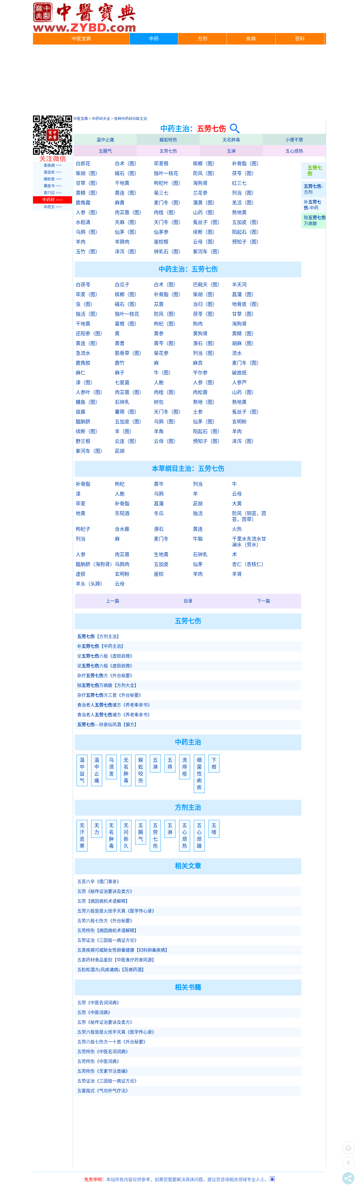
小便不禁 (294, 139)
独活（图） (88, 314)
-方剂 (313, 189)
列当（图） (244, 193)
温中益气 (82, 770)
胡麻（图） (244, 343)
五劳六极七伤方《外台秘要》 (105, 920)
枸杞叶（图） (168, 183)
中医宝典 (81, 38)
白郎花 (83, 163)
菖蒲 (159, 503)
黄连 (198, 529)
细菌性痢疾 (199, 773)
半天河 (239, 284)
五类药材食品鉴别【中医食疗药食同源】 (116, 960)
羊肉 (80, 242)
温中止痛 (105, 139)
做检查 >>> (53, 179)
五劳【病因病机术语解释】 (103, 901)
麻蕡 (120, 203)
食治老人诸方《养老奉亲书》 (114, 705)
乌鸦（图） (88, 232)
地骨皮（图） (246, 304)
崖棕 (159, 574)
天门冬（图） (168, 222)
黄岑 (159, 484)
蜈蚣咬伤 (168, 139)
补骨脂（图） (246, 163)
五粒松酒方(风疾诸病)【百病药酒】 (111, 969)
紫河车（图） (207, 251)
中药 (154, 38)
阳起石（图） (246, 232)
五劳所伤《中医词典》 (99, 1061)
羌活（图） (244, 203)
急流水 (83, 353)
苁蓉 (159, 304)
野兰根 (83, 441)
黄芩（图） (166, 343)
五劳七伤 (168, 151)
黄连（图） (127, 193)
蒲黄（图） (205, 203)
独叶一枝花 (166, 173)
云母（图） (205, 242)
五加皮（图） (246, 222)
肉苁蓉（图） (129, 212)
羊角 (159, 431)
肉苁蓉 (122, 554)
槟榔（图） (205, 163)
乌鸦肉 (122, 564)
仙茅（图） (127, 232)
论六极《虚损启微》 (105, 656)
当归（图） (205, 304)
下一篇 (263, 601)
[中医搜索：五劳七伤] (233, 129)
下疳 (213, 763)
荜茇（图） (88, 294)
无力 (96, 829)
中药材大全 (101, 119)
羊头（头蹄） (90, 584)
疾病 (251, 38)
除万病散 (315, 220)
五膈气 (105, 151)
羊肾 (237, 574)
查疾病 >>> (53, 165)
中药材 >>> (52, 199)
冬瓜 (159, 513)
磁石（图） (127, 173)
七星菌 (122, 382)
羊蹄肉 (122, 242)
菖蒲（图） (244, 294)
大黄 (237, 503)
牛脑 (198, 539)
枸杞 (120, 484)
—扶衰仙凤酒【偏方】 (108, 724)
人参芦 (239, 382)
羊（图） (124, 431)
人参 (80, 554)
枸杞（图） (166, 324)
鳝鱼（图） (88, 402)
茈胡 (120, 451)
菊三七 (161, 193)
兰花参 (200, 193)
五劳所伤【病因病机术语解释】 (108, 930)
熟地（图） (205, 402)
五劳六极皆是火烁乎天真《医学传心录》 (116, 911)
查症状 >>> (53, 172)
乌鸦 (159, 494)
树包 (159, 402)
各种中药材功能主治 (130, 119)
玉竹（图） (88, 251)
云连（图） (127, 441)
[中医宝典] (84, 31)
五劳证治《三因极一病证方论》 (108, 940)
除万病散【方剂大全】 (108, 685)
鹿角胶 (83, 363)
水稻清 (83, 222)
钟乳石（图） (168, 251)
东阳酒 (122, 513)
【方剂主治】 (99, 636)
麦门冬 (161, 539)
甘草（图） (88, 183)
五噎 (213, 829)
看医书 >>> (53, 186)
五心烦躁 (199, 836)
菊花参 (161, 353)
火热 (237, 529)
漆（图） (85, 382)
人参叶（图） (90, 392)
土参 (198, 412)
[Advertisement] (179, 81)
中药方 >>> (53, 207)
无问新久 (126, 836)
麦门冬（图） (168, 203)
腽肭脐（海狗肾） (95, 564)
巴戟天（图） (207, 284)
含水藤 (122, 529)
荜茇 (80, 503)
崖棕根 (161, 242)
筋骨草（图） (129, 353)
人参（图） (88, 212)
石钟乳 (122, 402)
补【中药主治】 (101, 646)
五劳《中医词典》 (94, 1012)
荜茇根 (161, 163)
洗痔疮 (184, 767)
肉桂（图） (166, 212)
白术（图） (127, 163)
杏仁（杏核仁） (249, 564)
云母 (237, 494)
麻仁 (80, 373)
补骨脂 (83, 484)
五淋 (231, 151)
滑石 (159, 529)
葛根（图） (127, 324)
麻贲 (198, 363)
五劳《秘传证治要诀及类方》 (105, 891)
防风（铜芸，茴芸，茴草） (249, 516)
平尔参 (200, 373)
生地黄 (161, 554)
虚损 (80, 574)
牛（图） (163, 373)
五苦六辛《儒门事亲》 (99, 881)
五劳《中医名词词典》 (99, 1002)
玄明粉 (239, 421)
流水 (237, 353)
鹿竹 (120, 363)
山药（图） (205, 212)
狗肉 (198, 324)
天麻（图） (127, 222)
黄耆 (120, 343)
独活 (198, 513)
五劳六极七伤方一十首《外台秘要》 (112, 1042)
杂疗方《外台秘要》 (105, 675)
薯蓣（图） (127, 412)
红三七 (239, 183)
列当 (198, 484)
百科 (300, 38)
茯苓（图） (244, 173)
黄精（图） (88, 193)
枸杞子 (83, 529)
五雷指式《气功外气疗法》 (103, 1090)
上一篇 (112, 601)
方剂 (202, 38)
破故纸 (239, 373)
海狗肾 (200, 183)
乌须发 (111, 767)
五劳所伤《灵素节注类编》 (103, 1071)
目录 (188, 601)
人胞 (159, 382)
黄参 (159, 333)
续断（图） (205, 232)
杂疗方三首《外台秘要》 (110, 695)
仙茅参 (161, 232)
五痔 (170, 763)
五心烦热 (294, 151)
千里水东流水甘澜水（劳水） (249, 542)
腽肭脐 (83, 421)
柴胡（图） (88, 173)
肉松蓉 (200, 392)
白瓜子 (122, 284)
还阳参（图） (90, 333)
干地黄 (122, 183)
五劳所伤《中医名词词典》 (103, 1051)
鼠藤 (80, 412)
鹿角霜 (83, 203)
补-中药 (312, 205)
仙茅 (198, 564)
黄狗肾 (200, 333)
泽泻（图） (127, 251)
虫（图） (85, 304)
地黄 (80, 513)
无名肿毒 (231, 139)
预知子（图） (246, 242)
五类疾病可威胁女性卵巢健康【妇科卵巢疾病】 (123, 950)
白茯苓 (83, 284)
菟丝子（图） (207, 222)
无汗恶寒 (82, 836)
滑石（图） (205, 343)
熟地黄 (239, 212)
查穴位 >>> (53, 193)
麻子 (120, 373)
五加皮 (161, 564)
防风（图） (205, 173)
